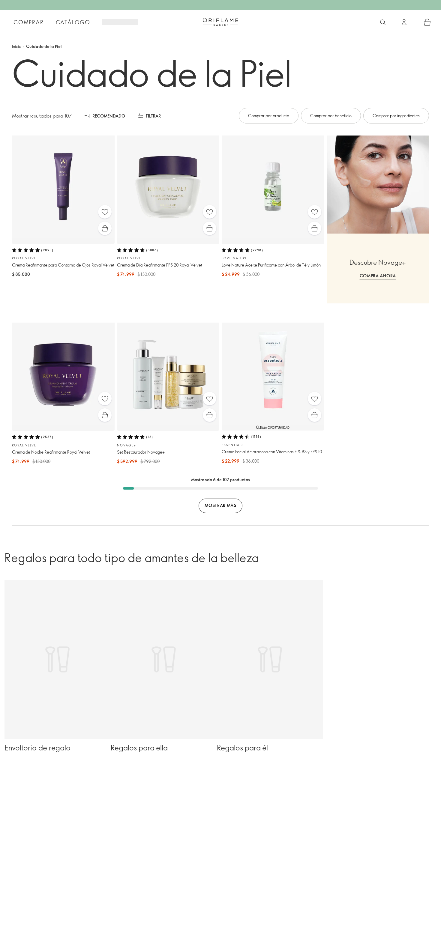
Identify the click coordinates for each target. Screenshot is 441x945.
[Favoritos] (105, 212)
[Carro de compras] (427, 22)
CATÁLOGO (73, 22)
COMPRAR (29, 22)
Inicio (16, 46)
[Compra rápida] (105, 228)
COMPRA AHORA (378, 276)
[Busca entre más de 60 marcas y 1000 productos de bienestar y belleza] (382, 22)
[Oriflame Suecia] (220, 21)
